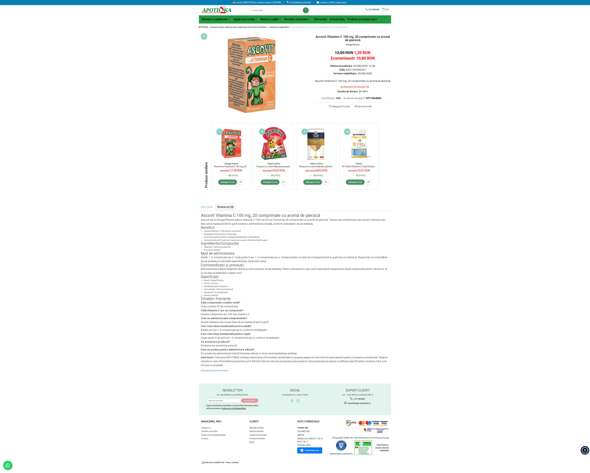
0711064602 (359, 399)
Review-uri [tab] (225, 206)
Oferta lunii (320, 19)
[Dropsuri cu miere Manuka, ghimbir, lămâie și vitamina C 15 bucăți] (316, 143)
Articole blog (337, 19)
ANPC (251, 442)
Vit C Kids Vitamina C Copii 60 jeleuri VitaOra (359, 166)
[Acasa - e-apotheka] (216, 10)
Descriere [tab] (207, 206)
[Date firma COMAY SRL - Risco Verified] (220, 462)
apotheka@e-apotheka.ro (359, 403)
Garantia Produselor (258, 435)
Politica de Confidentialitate (234, 408)
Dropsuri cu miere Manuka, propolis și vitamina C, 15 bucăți (274, 166)
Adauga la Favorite (340, 106)
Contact (204, 438)
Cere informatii (364, 106)
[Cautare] (306, 10)
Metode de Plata (256, 428)
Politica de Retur (256, 431)
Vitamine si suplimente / (279, 27)
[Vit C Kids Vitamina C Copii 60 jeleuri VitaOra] (359, 143)
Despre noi (206, 428)
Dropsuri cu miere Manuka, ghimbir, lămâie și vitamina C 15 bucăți (316, 166)
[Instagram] (298, 400)
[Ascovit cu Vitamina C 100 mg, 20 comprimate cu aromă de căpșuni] (231, 143)
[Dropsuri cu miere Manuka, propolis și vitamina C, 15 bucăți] (274, 143)
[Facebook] (292, 400)
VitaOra (359, 163)
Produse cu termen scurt (362, 19)
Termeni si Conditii (209, 431)
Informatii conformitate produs (214, 370)
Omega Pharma (352, 44)
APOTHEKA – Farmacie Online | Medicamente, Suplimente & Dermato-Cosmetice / (234, 27)
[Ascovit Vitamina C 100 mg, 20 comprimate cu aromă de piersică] (254, 74)
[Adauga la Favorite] (240, 182)
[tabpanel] (254, 74)
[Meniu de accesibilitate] (585, 450)
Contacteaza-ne (312, 450)
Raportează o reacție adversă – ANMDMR (382, 448)
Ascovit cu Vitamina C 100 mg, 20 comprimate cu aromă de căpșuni (231, 166)
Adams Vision (274, 163)
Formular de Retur (257, 438)
